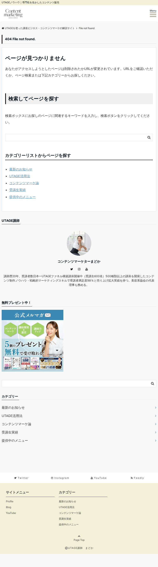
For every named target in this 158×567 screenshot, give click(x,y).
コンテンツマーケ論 (24, 183)
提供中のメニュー (22, 197)
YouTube (11, 512)
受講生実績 (17, 190)
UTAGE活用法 (19, 176)
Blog (8, 507)
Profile (9, 501)
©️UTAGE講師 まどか (79, 547)
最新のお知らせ (20, 169)
